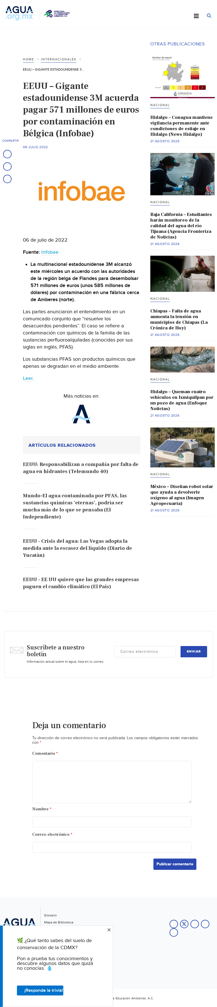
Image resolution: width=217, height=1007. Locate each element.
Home (28, 59)
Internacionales (58, 59)
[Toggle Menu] (196, 16)
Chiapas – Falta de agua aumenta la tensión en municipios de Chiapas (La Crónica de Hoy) (179, 319)
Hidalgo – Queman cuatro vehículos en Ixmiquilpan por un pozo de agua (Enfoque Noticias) (182, 400)
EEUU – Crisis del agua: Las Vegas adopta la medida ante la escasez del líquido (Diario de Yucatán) (77, 548)
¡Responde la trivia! (43, 990)
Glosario (50, 915)
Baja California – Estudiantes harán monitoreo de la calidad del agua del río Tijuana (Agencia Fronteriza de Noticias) (181, 226)
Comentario (45, 753)
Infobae (49, 252)
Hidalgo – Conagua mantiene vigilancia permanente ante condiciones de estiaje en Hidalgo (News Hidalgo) (181, 126)
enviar (194, 651)
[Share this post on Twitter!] (7, 166)
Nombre (41, 809)
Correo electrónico (52, 834)
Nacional (160, 105)
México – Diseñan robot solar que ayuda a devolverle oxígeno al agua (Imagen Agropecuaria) (181, 495)
